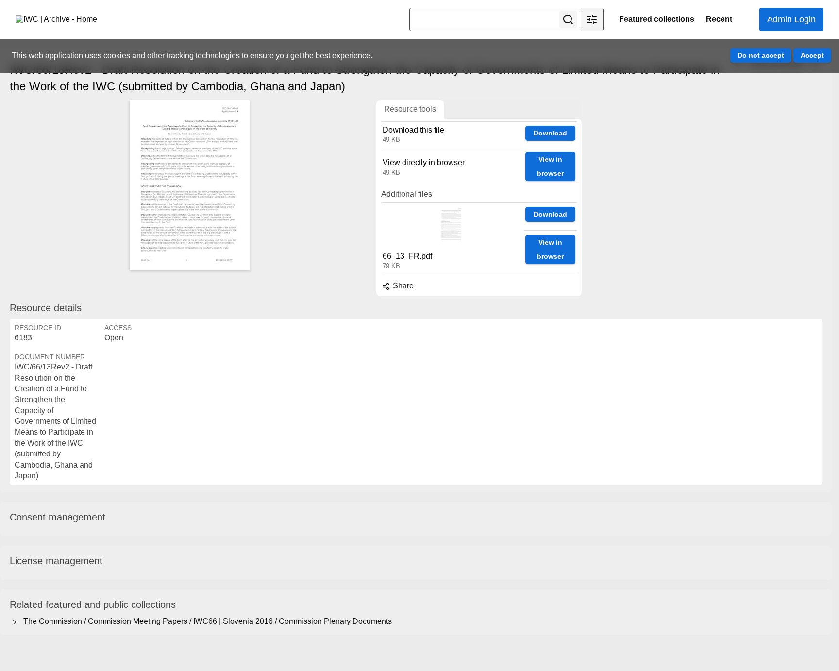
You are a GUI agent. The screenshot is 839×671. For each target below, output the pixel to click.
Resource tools (410, 109)
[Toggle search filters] (592, 19)
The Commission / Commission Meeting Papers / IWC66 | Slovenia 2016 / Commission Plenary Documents (205, 621)
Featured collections (656, 19)
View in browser (550, 166)
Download (550, 133)
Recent (719, 19)
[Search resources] (568, 19)
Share (402, 286)
